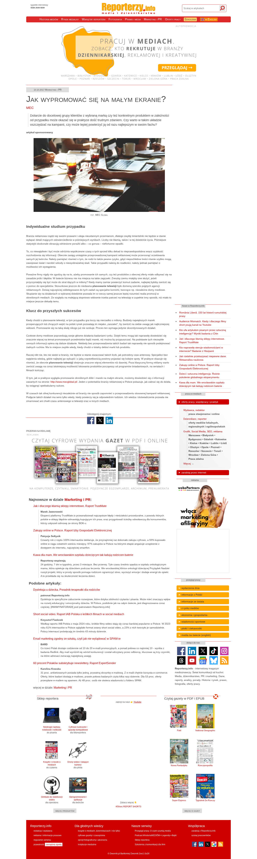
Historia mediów (49, 19)
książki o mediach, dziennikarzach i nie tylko (99, 831)
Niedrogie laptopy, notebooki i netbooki (51, 730)
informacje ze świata (192, 601)
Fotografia (115, 19)
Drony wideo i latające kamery (78, 765)
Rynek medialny (70, 19)
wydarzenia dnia (190, 588)
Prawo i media (133, 19)
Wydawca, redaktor (194, 410)
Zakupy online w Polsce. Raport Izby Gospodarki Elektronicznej (72, 530)
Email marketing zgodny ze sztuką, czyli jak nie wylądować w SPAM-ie (77, 638)
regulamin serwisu (42, 840)
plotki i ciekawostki (191, 628)
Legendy (166, 835)
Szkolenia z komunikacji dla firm (150, 844)
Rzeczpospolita (205, 765)
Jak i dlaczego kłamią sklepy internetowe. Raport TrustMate (70, 505)
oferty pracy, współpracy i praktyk (199, 401)
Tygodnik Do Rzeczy (205, 800)
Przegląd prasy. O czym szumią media (153, 831)
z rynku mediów (190, 608)
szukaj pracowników (201, 835)
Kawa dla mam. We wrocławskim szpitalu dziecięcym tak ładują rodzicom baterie (83, 554)
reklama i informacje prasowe (48, 835)
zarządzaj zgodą (54, 844)
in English (210, 19)
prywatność (39, 844)
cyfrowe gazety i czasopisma (91, 835)
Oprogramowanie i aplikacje (78, 800)
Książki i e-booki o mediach (51, 765)
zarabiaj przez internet (193, 472)
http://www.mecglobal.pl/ (64, 381)
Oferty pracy (173, 19)
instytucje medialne (87, 844)
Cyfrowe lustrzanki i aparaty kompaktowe (78, 730)
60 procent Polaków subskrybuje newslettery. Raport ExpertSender (74, 663)
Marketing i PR (153, 19)
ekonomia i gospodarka (194, 615)
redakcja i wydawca (43, 831)
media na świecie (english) (196, 635)
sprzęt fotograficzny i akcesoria (92, 840)
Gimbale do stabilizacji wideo (52, 800)
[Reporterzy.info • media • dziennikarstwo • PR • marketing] (129, 11)
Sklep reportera (142, 840)
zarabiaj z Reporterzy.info (203, 831)
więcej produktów (64, 810)
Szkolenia (190, 19)
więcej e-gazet (192, 810)
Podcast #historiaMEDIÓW (147, 835)
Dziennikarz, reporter (195, 418)
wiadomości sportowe (193, 621)
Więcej (187, 463)
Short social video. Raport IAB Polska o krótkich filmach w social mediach (78, 614)
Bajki (174, 835)
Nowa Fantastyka (179, 765)
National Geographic (205, 730)
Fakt (179, 730)
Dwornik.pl (115, 853)
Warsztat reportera (93, 19)
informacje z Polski (191, 594)
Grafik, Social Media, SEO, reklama (202, 431)
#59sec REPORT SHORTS (128, 806)
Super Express (179, 800)
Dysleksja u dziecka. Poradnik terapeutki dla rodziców (66, 589)
